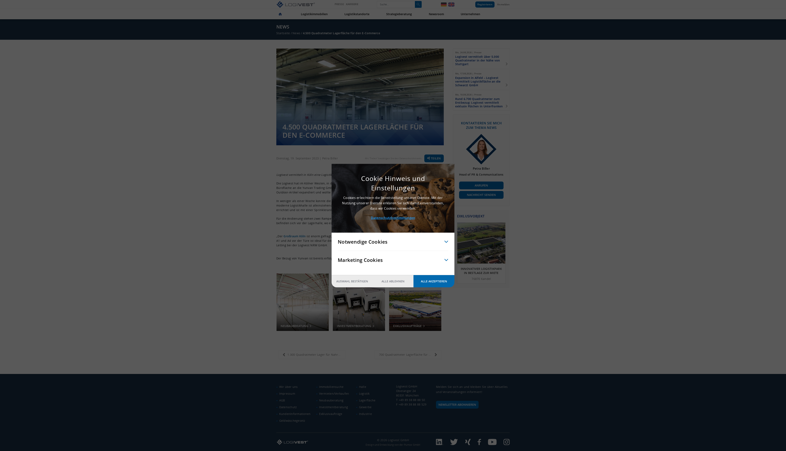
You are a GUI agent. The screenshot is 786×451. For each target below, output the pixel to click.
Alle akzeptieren (434, 281)
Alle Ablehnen (393, 281)
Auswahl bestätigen (352, 281)
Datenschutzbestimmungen (393, 217)
